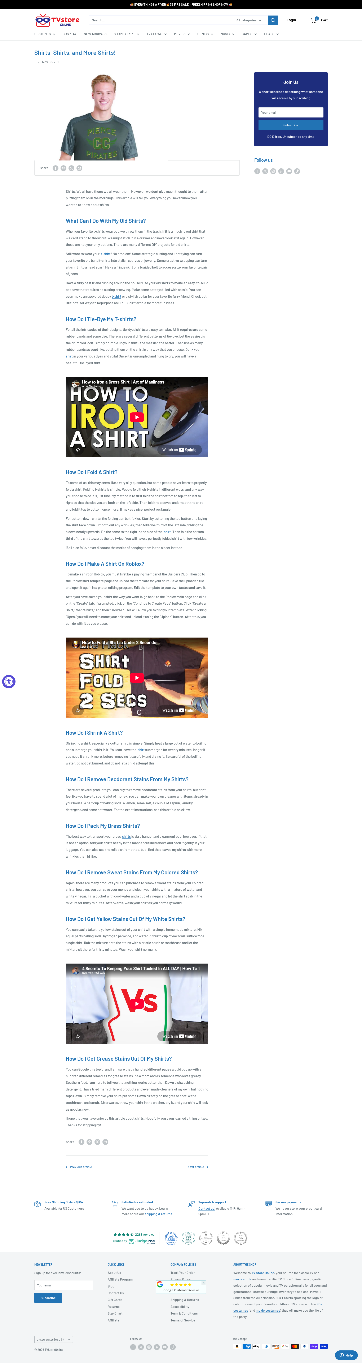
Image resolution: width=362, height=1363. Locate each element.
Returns (114, 1306)
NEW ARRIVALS (95, 34)
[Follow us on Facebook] (257, 171)
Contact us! (206, 1208)
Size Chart (115, 1313)
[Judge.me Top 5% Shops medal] (223, 1238)
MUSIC (225, 34)
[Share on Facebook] (55, 168)
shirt (69, 356)
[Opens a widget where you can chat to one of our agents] (346, 1355)
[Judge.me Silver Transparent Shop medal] (206, 1238)
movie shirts (242, 1279)
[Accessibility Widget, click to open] (9, 681)
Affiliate (113, 1320)
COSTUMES (42, 34)
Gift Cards (115, 1300)
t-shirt (105, 254)
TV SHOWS (154, 34)
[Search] (273, 20)
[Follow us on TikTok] (297, 171)
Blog (111, 1286)
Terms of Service (183, 1320)
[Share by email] (79, 168)
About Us (114, 1272)
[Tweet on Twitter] (71, 168)
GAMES (247, 34)
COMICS (203, 34)
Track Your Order (183, 1272)
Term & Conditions (184, 1313)
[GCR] (160, 1284)
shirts (126, 836)
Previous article (81, 1167)
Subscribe (291, 125)
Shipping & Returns (185, 1300)
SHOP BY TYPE (124, 34)
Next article (195, 1167)
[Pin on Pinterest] (63, 168)
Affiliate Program (120, 1279)
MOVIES (179, 34)
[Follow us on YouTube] (289, 171)
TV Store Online (262, 1273)
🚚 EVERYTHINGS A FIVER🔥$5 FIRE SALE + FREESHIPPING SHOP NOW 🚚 (181, 4)
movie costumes (268, 1310)
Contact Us (116, 1293)
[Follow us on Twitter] (265, 171)
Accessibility (180, 1306)
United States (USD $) (50, 1339)
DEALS (269, 34)
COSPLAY (69, 34)
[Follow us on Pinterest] (281, 171)
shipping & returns (158, 1214)
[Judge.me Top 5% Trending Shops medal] (240, 1238)
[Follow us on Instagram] (273, 171)
